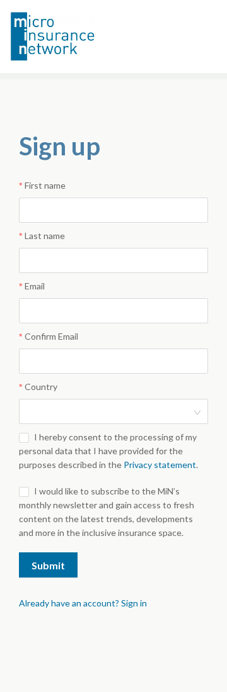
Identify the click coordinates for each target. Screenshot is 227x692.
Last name (45, 235)
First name (45, 185)
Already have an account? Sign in (83, 603)
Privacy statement (160, 464)
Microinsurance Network (73, 36)
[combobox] (109, 411)
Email (35, 286)
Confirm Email (51, 336)
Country (41, 386)
